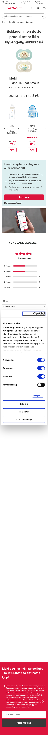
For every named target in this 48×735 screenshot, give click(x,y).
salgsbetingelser (12, 707)
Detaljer (36, 395)
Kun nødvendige (24, 419)
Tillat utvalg (24, 411)
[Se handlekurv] (44, 8)
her (33, 704)
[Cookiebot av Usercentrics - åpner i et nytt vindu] (34, 314)
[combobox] (24, 16)
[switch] (41, 368)
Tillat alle (24, 404)
